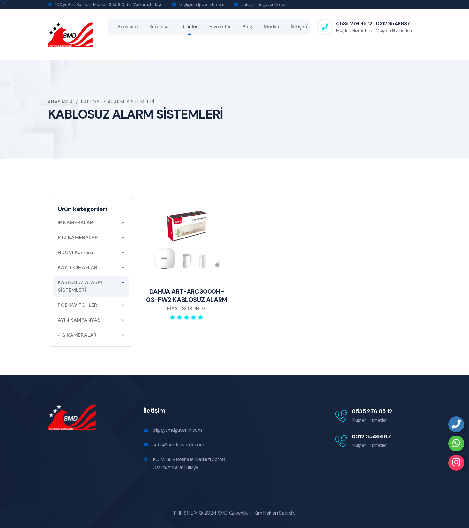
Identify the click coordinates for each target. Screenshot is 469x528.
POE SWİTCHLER (77, 305)
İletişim (299, 27)
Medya (271, 27)
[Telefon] (456, 424)
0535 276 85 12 (354, 23)
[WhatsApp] (456, 443)
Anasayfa (127, 27)
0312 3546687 (393, 23)
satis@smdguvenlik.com (264, 4)
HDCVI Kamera (75, 252)
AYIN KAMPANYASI (80, 320)
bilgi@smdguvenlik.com (201, 4)
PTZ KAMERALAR (78, 237)
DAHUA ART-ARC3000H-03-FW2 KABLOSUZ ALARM (186, 295)
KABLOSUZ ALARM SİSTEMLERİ (80, 286)
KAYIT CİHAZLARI (78, 267)
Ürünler (189, 27)
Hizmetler (220, 27)
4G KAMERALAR (77, 335)
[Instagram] (456, 463)
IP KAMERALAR (75, 222)
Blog (247, 27)
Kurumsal (159, 27)
